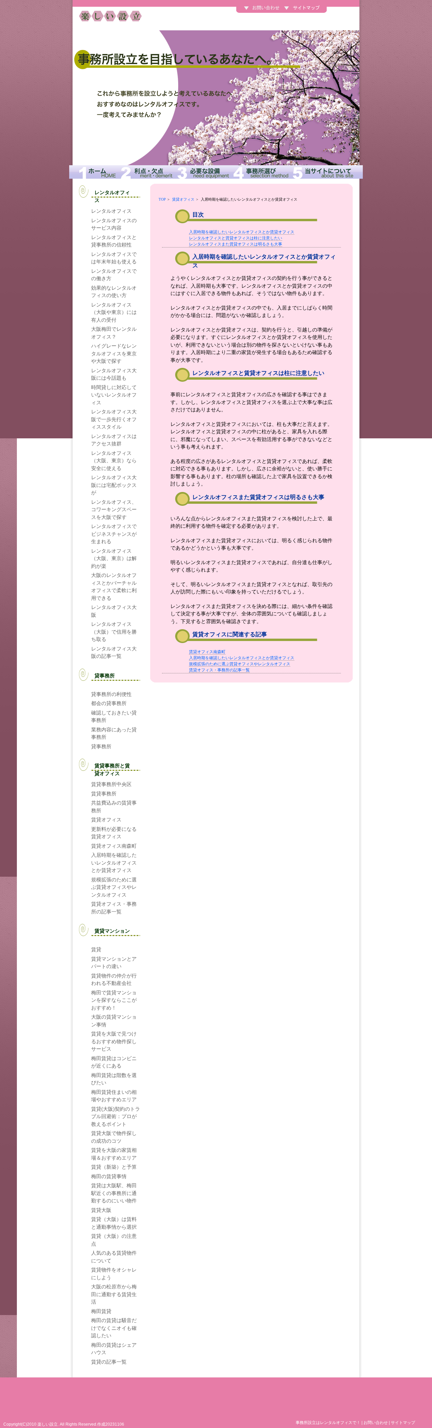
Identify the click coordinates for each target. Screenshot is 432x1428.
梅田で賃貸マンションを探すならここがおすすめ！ (114, 1000)
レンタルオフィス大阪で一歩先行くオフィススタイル (114, 419)
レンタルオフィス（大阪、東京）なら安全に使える (114, 460)
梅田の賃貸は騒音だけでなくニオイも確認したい (114, 1327)
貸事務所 (101, 746)
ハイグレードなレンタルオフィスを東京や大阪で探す (114, 353)
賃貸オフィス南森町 (207, 651)
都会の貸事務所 (109, 703)
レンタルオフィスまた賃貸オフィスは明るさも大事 (235, 244)
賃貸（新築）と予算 (114, 1167)
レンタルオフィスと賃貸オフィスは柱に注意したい (235, 238)
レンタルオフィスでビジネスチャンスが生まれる (114, 533)
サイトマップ (403, 1422)
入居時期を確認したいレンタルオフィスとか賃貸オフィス (241, 232)
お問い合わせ (375, 1422)
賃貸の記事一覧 (109, 1362)
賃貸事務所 (103, 793)
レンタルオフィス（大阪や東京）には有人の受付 (114, 312)
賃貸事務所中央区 (111, 784)
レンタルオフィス (111, 211)
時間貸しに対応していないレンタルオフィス (114, 394)
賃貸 (96, 949)
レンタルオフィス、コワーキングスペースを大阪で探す (114, 509)
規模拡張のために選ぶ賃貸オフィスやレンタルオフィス (239, 664)
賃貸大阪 (101, 1210)
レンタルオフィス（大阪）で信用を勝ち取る (114, 631)
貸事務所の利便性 (111, 694)
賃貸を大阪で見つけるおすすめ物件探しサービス (114, 1041)
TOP (162, 199)
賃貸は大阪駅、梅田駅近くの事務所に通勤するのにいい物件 (114, 1193)
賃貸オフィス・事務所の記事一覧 (219, 670)
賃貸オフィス (183, 199)
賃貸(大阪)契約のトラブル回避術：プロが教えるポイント (115, 1116)
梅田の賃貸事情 (109, 1176)
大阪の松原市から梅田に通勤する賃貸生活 (114, 1294)
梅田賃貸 (101, 1311)
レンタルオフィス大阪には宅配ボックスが (114, 484)
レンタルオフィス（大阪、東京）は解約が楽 (114, 558)
